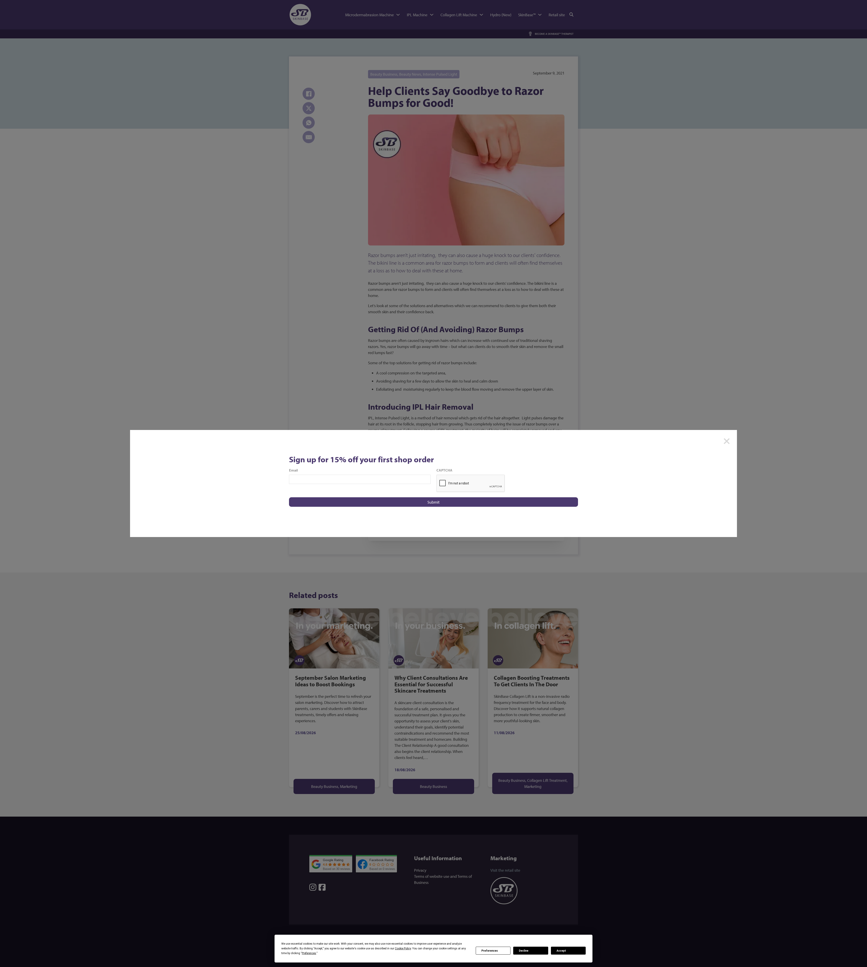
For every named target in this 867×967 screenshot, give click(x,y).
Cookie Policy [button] (403, 948)
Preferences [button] (309, 953)
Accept (561, 950)
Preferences (489, 950)
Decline (523, 950)
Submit (433, 502)
